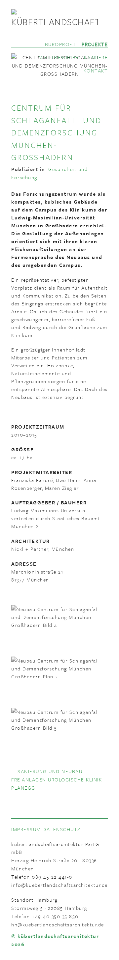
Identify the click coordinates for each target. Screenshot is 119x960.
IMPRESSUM (26, 829)
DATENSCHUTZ (62, 829)
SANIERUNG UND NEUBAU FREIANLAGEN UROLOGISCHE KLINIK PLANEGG (56, 779)
